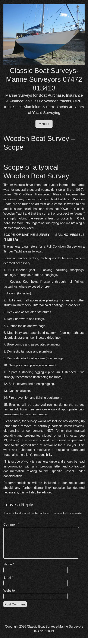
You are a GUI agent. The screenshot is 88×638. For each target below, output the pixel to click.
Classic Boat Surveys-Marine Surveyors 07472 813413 (44, 79)
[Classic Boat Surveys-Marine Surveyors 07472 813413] (43, 63)
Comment (11, 524)
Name (8, 564)
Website (9, 590)
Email (8, 577)
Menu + (44, 124)
